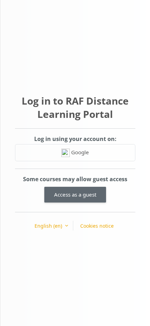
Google (79, 152)
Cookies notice (97, 225)
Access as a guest (75, 194)
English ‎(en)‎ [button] (49, 225)
